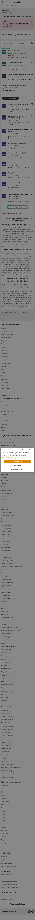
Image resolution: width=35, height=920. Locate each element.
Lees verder (29, 455)
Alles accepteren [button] (17, 461)
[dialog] (17, 460)
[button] (17, 458)
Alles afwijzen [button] (17, 465)
